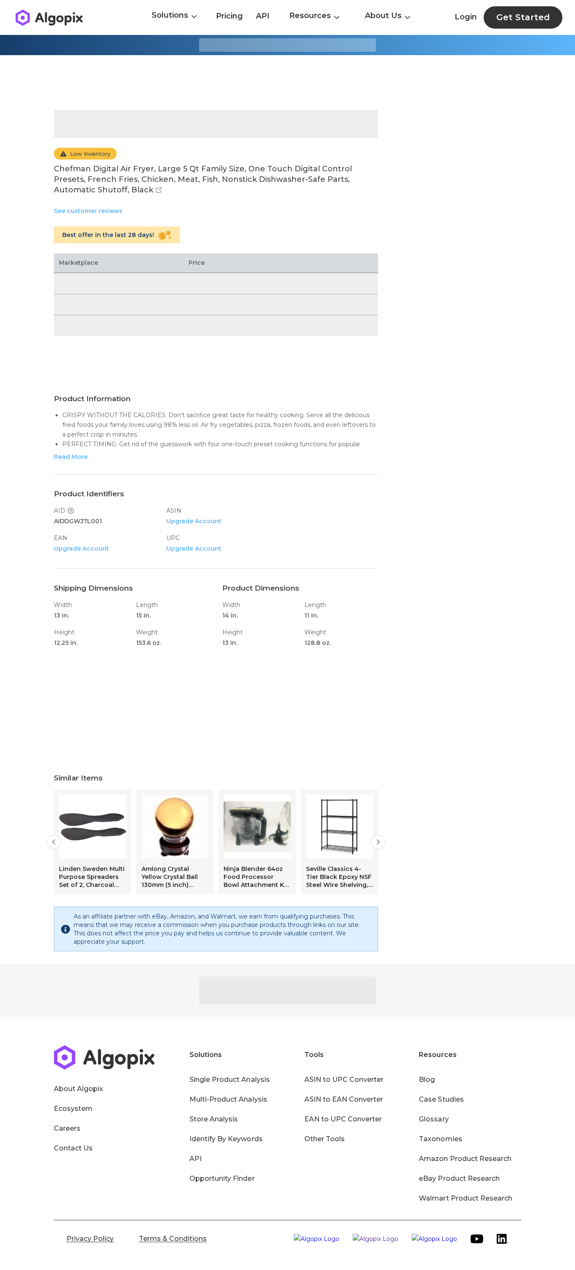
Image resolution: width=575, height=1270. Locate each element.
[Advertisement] (287, 82)
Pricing (229, 16)
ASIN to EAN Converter (343, 1099)
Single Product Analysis (229, 1080)
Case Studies (441, 1099)
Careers (67, 1128)
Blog (427, 1080)
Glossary (433, 1119)
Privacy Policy (90, 1239)
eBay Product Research (459, 1178)
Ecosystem (73, 1109)
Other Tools (324, 1139)
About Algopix (78, 1089)
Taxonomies (440, 1139)
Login (466, 16)
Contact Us (73, 1148)
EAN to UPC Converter (343, 1119)
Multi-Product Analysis (228, 1099)
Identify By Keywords (226, 1139)
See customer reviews (88, 211)
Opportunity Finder (222, 1178)
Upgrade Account (193, 521)
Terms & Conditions (173, 1239)
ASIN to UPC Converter (344, 1080)
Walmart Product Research (465, 1198)
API (262, 16)
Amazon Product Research (465, 1159)
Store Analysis (213, 1119)
